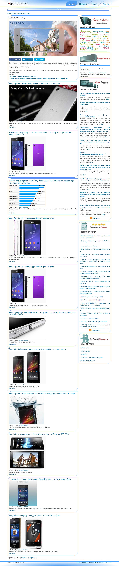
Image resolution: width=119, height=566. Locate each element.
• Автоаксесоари (85, 351)
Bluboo (99, 33)
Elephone (94, 34)
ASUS (82, 32)
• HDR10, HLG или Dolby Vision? (89, 318)
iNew (94, 36)
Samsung (105, 44)
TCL (92, 46)
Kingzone (84, 38)
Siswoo (82, 46)
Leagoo (92, 39)
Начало (71, 3)
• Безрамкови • (86, 30)
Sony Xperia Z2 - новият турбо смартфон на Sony (31, 266)
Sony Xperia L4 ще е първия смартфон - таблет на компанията (37, 349)
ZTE (92, 50)
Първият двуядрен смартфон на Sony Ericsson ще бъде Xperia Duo (40, 479)
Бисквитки (108, 562)
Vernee (96, 48)
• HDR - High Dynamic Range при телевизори (93, 321)
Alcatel (107, 31)
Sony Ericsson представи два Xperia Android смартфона (34, 515)
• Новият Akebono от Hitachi (88, 246)
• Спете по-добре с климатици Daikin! (91, 297)
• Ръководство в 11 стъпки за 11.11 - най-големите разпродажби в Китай (95, 277)
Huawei (88, 36)
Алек (20, 303)
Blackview (91, 32)
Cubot (106, 32)
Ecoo (87, 35)
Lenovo (98, 38)
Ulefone (83, 47)
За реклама (84, 562)
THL (100, 46)
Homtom (106, 35)
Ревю (94, 3)
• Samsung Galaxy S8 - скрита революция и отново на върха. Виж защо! (95, 325)
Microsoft (100, 40)
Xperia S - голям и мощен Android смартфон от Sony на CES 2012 (39, 434)
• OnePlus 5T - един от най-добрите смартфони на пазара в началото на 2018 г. (95, 272)
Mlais (107, 40)
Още (107, 99)
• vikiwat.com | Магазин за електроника (91, 357)
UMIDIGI (90, 48)
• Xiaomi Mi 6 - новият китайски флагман (92, 300)
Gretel (101, 35)
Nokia (102, 42)
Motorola (83, 42)
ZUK (95, 50)
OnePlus (84, 44)
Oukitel (97, 44)
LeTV (104, 39)
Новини (83, 3)
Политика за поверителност (96, 562)
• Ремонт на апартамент (87, 360)
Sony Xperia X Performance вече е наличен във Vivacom (34, 83)
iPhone (106, 36)
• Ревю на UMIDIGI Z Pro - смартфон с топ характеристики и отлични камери (95, 304)
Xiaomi (82, 49)
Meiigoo (88, 40)
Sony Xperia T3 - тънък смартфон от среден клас (31, 217)
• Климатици (83, 354)
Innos (99, 37)
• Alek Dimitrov (84, 348)
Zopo (88, 50)
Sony (89, 46)
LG (108, 39)
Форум (106, 3)
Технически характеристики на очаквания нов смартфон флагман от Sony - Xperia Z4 (40, 133)
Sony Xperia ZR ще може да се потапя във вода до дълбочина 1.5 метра (42, 393)
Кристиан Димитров (23, 172)
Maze (82, 40)
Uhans (106, 46)
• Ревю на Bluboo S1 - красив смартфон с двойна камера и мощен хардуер (95, 287)
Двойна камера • (98, 31)
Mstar (89, 42)
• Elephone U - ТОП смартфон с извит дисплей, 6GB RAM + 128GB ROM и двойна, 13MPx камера (95, 261)
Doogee (82, 35)
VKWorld (106, 48)
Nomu (108, 42)
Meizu (93, 40)
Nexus (96, 42)
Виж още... (12, 127)
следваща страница (29, 557)
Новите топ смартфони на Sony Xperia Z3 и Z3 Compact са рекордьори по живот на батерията (41, 181)
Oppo (91, 44)
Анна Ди (20, 121)
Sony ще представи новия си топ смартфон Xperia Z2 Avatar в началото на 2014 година (42, 313)
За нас (78, 562)
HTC (81, 36)
